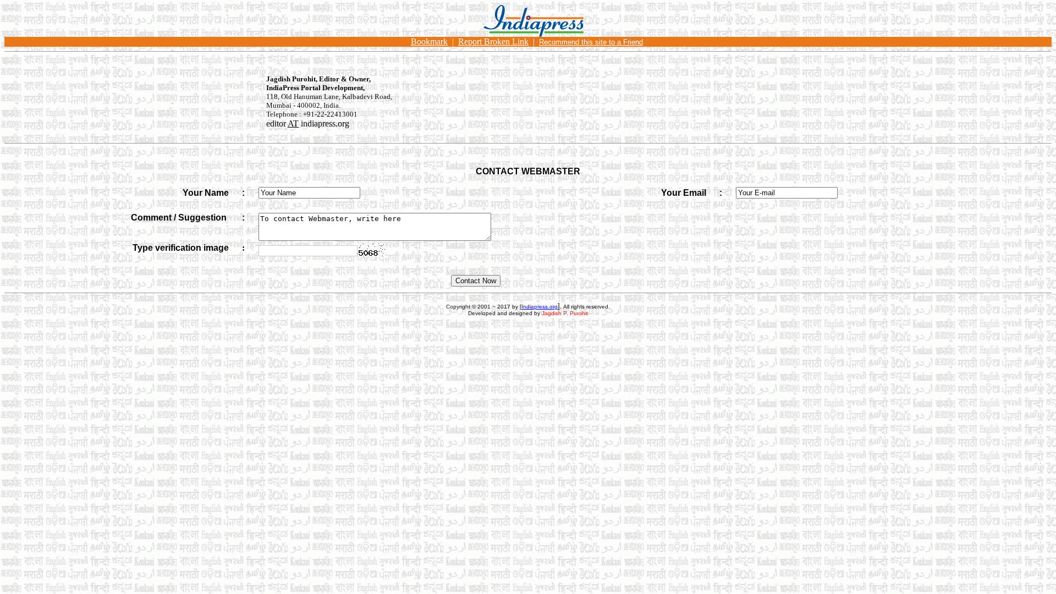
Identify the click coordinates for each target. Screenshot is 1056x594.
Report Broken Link (493, 41)
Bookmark (429, 41)
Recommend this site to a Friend (591, 42)
